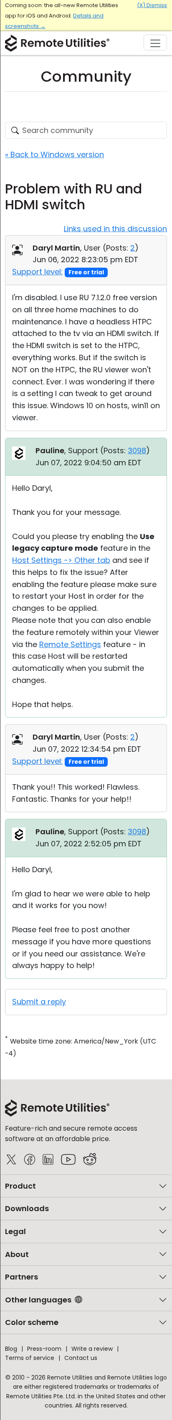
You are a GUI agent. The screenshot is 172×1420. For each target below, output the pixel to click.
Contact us (80, 1358)
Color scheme (31, 1322)
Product (20, 1186)
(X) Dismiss (152, 5)
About (17, 1254)
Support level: (37, 271)
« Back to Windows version (54, 154)
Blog (11, 1349)
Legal (15, 1231)
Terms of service (29, 1358)
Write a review (92, 1349)
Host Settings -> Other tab (61, 560)
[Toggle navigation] (155, 42)
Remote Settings (70, 644)
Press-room (44, 1349)
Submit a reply (39, 1001)
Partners (21, 1277)
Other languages (38, 1300)
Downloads (27, 1208)
